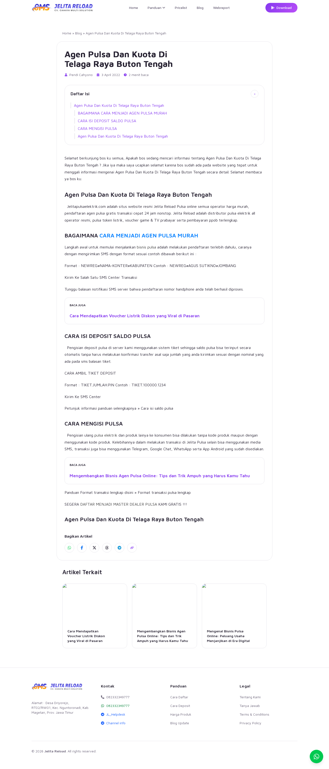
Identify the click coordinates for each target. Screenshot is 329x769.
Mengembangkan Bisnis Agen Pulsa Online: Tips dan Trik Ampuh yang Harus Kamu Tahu (160, 475)
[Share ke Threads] (107, 548)
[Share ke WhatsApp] (69, 548)
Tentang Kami (250, 697)
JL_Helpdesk (115, 714)
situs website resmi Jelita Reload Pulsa (152, 206)
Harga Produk (180, 714)
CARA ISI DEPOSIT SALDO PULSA (107, 121)
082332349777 (118, 706)
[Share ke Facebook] (82, 548)
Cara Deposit (180, 706)
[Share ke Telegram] (119, 548)
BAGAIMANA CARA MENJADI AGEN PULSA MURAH (122, 113)
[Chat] (316, 756)
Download (284, 8)
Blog (200, 8)
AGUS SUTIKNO (202, 265)
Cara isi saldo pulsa (157, 408)
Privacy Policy (250, 723)
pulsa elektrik (105, 435)
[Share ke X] (94, 548)
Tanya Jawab (250, 706)
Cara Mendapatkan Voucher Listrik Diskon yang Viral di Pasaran (135, 315)
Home (133, 8)
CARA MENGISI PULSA (97, 128)
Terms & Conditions (254, 714)
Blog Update (179, 723)
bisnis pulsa (146, 247)
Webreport (221, 8)
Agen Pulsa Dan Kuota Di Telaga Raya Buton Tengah (119, 105)
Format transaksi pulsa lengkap (164, 492)
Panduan (154, 8)
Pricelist (181, 8)
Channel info (115, 723)
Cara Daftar (179, 697)
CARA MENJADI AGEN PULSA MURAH (148, 235)
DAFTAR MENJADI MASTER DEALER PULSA (118, 504)
